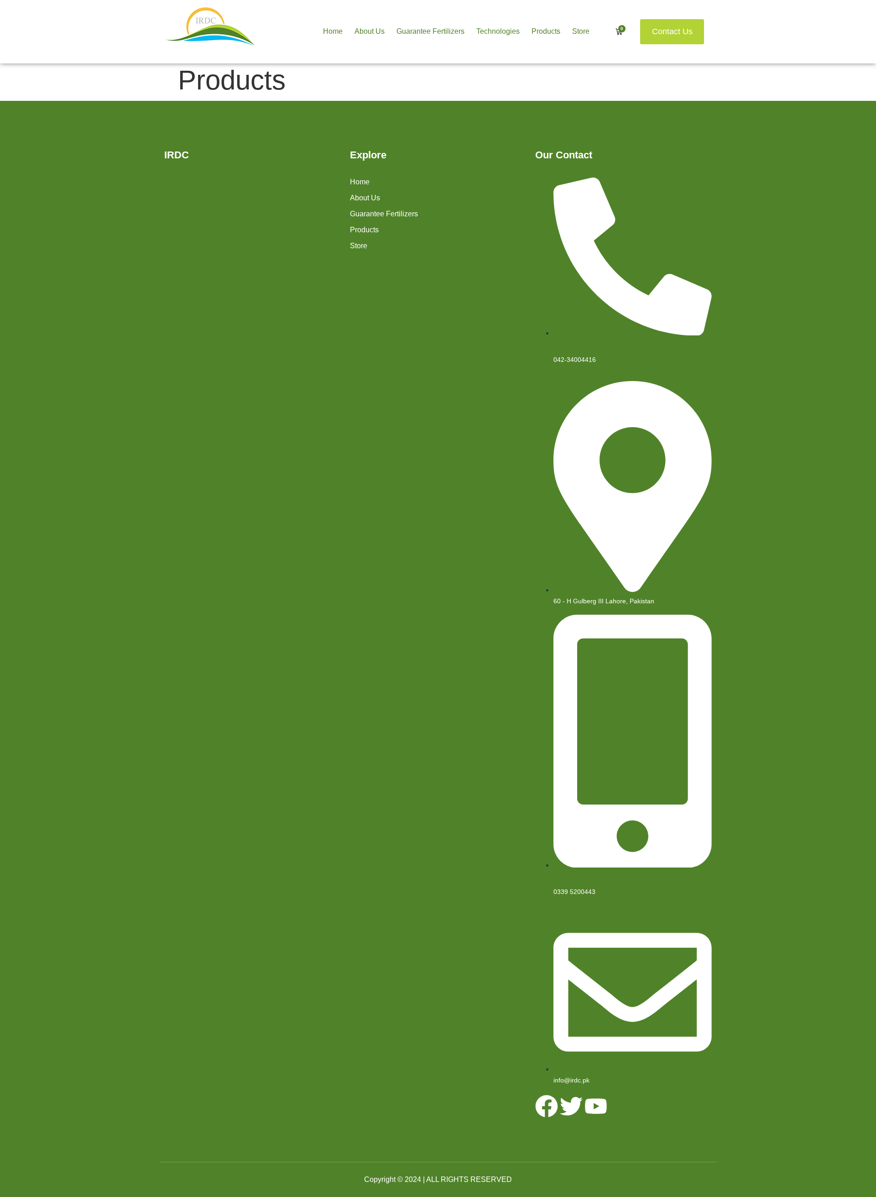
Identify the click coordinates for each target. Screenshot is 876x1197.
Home (333, 31)
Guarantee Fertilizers (430, 31)
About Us (370, 31)
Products (546, 31)
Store (580, 31)
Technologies (498, 31)
